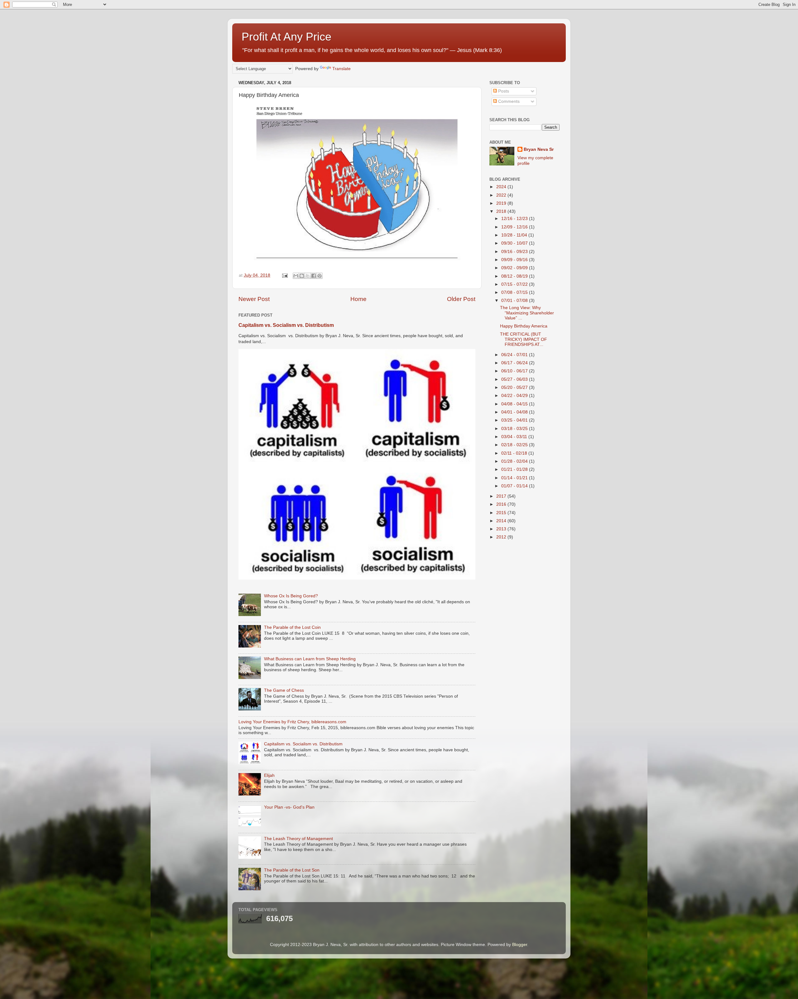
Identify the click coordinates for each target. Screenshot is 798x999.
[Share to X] (308, 276)
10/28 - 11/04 (514, 235)
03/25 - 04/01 (515, 420)
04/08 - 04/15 (515, 404)
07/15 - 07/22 (515, 284)
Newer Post (254, 299)
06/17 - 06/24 (515, 363)
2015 (501, 512)
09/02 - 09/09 (515, 267)
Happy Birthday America (523, 326)
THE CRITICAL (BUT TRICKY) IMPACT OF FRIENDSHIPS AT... (523, 339)
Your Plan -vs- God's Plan (289, 807)
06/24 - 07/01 (515, 354)
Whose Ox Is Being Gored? (291, 596)
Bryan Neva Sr (539, 149)
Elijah (269, 775)
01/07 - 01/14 (515, 486)
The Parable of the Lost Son (292, 870)
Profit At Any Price (286, 36)
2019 (501, 203)
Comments (508, 101)
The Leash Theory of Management (298, 838)
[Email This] (296, 276)
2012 (501, 537)
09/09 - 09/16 (515, 259)
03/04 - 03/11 (514, 436)
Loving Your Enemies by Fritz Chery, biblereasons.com (292, 721)
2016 (501, 504)
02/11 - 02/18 (514, 453)
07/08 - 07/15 (515, 292)
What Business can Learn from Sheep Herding (310, 659)
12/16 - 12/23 (515, 218)
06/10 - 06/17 (515, 371)
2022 (501, 195)
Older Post (461, 299)
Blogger (519, 944)
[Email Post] (284, 275)
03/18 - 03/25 (515, 428)
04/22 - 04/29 (515, 395)
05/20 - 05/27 (515, 387)
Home (358, 299)
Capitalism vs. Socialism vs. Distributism (286, 325)
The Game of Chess (284, 690)
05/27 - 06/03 (515, 379)
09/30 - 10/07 (515, 243)
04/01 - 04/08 (515, 412)
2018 (501, 211)
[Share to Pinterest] (319, 276)
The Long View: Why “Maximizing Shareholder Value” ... (527, 312)
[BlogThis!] (302, 276)
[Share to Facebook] (313, 276)
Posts (503, 91)
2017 (501, 496)
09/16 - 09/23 (515, 251)
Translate (341, 68)
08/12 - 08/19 (515, 276)
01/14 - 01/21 (515, 478)
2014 (501, 521)
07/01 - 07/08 (515, 300)
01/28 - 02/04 (515, 461)
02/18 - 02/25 (515, 444)
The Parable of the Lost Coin (292, 627)
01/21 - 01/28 (515, 469)
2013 (501, 529)
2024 (501, 186)
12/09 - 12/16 (515, 227)
